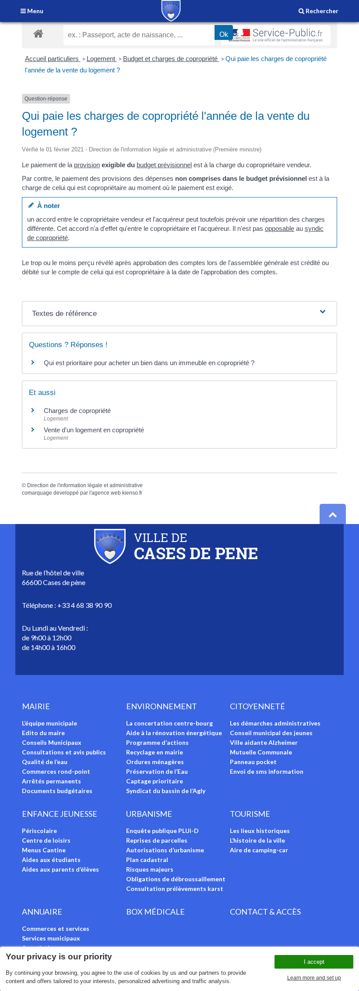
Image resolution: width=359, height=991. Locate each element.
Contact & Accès (265, 911)
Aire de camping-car (259, 850)
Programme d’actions (157, 742)
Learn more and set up (314, 977)
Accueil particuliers (53, 58)
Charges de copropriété (77, 410)
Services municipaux (51, 938)
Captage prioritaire (154, 781)
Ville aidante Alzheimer (264, 742)
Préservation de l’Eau (157, 771)
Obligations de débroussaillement (175, 879)
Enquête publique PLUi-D (162, 830)
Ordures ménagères (155, 761)
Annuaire (42, 911)
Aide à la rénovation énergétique (174, 732)
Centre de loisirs (46, 840)
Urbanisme (149, 814)
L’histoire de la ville (257, 840)
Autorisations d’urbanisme (165, 850)
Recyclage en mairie (154, 752)
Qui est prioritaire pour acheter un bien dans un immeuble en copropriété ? (149, 362)
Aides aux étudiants (51, 859)
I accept (314, 962)
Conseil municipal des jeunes (271, 732)
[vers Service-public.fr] (276, 35)
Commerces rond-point (56, 771)
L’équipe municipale (49, 723)
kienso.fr (132, 493)
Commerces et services (55, 928)
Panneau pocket (253, 761)
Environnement (161, 706)
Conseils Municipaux (51, 742)
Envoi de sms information (266, 771)
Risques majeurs (149, 869)
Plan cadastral (147, 859)
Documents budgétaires (57, 790)
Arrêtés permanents (51, 781)
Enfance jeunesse (59, 814)
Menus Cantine (44, 850)
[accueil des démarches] (38, 33)
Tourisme (250, 814)
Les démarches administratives (275, 723)
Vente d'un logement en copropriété (94, 430)
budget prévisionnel (164, 165)
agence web (106, 493)
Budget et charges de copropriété (171, 58)
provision (87, 165)
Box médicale (155, 911)
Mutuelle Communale (261, 752)
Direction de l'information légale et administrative (85, 485)
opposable (279, 228)
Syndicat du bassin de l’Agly (165, 790)
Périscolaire (39, 830)
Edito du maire (43, 732)
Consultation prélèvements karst (174, 888)
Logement (102, 58)
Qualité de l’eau (44, 761)
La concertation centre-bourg (169, 723)
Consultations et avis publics (64, 752)
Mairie (36, 706)
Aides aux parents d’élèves (60, 869)
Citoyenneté (257, 706)
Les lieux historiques (260, 830)
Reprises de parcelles (156, 840)
